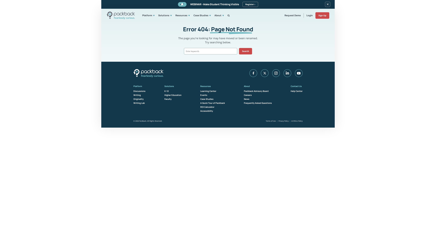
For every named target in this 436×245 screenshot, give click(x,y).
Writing (137, 95)
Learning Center (208, 91)
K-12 (166, 91)
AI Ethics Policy (297, 121)
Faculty (168, 99)
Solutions (163, 15)
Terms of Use (271, 121)
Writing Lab (139, 103)
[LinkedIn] (287, 73)
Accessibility (206, 111)
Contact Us (296, 86)
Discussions (139, 91)
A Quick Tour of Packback (212, 103)
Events (203, 95)
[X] (265, 73)
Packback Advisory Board (256, 91)
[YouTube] (299, 73)
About (217, 15)
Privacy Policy (284, 121)
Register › (250, 4)
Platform (147, 15)
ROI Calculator (207, 107)
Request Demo (293, 15)
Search (245, 51)
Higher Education (172, 95)
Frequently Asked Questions (258, 103)
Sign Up (322, 15)
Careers (248, 95)
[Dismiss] (327, 4)
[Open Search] (229, 15)
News (246, 99)
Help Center (297, 91)
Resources (181, 15)
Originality (138, 99)
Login (309, 15)
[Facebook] (253, 73)
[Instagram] (276, 73)
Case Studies (200, 15)
